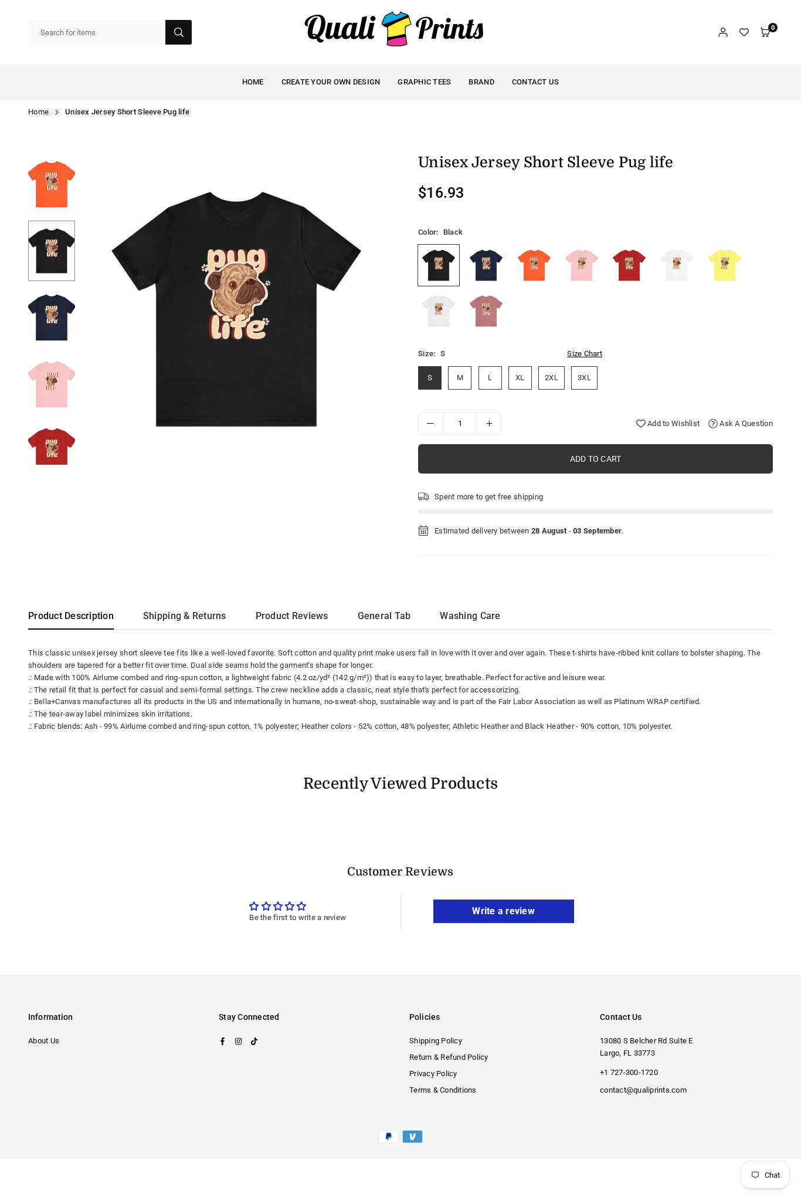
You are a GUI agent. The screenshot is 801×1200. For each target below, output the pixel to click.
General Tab (384, 615)
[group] (236, 309)
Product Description (71, 615)
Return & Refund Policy (448, 1057)
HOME (253, 81)
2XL (551, 377)
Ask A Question (745, 423)
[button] (765, 33)
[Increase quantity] (489, 424)
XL (520, 377)
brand (481, 81)
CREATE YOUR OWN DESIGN (331, 81)
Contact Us (535, 81)
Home (38, 111)
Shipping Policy (435, 1040)
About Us (43, 1040)
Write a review (503, 911)
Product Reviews (292, 615)
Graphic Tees (424, 81)
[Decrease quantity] (430, 424)
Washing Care (470, 615)
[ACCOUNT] (723, 33)
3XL (584, 377)
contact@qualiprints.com (643, 1090)
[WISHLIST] (744, 33)
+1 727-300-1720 (629, 1072)
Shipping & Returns (184, 615)
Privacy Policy (433, 1073)
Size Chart (584, 353)
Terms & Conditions (443, 1090)
